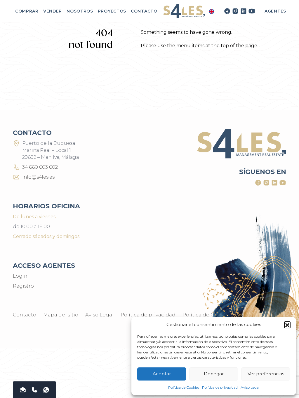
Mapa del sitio (60, 315)
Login (20, 276)
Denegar (214, 373)
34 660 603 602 (40, 167)
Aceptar (162, 373)
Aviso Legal (250, 387)
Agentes (275, 11)
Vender (52, 11)
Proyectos (112, 11)
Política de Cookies (183, 387)
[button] (287, 324)
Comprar (27, 11)
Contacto (144, 11)
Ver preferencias (266, 373)
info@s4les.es (38, 177)
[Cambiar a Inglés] (211, 11)
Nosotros (80, 11)
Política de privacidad (220, 387)
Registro (23, 286)
